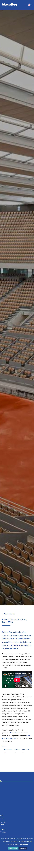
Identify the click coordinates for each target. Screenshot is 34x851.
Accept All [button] (23, 848)
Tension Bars (14, 733)
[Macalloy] (9, 4)
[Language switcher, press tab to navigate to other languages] (29, 5)
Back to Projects (9, 614)
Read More (24, 844)
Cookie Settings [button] (13, 848)
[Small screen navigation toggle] (25, 5)
